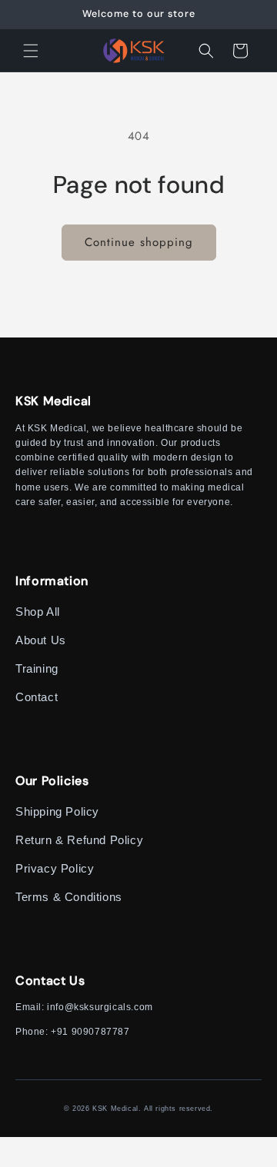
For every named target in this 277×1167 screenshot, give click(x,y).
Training (36, 668)
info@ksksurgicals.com (100, 1007)
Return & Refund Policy (79, 839)
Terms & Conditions (68, 896)
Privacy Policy (54, 868)
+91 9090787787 (90, 1031)
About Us (40, 640)
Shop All (37, 611)
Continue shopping (139, 242)
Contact (36, 696)
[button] (31, 51)
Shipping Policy (57, 811)
